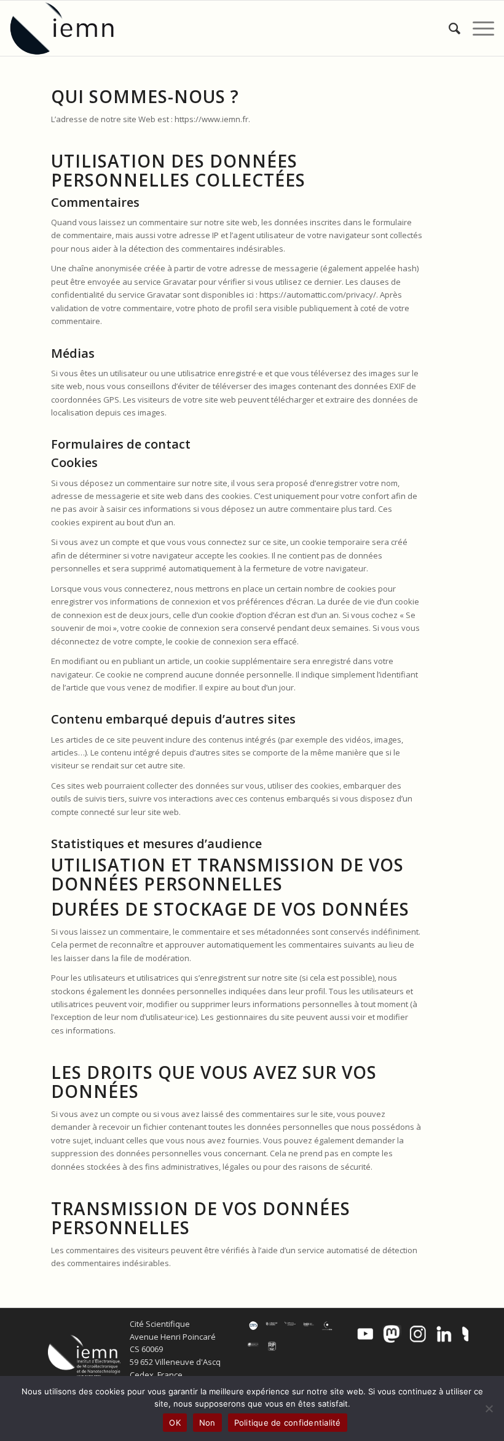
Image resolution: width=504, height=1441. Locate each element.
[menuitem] (448, 28)
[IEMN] (70, 28)
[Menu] (477, 28)
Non (207, 1422)
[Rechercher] (448, 28)
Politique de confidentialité (287, 1422)
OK (175, 1422)
